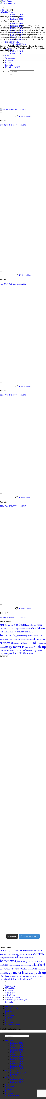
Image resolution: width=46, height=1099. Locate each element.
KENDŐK (14, 1075)
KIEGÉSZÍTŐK (12, 1009)
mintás (32, 643)
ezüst (28, 629)
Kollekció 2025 (16, 1045)
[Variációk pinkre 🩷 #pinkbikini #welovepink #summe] (23, 716)
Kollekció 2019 (16, 1059)
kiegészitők (4, 639)
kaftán (36, 636)
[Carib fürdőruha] (7, 2)
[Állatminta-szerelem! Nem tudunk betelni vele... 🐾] (23, 707)
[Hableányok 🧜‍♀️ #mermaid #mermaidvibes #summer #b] (23, 747)
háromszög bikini (25, 635)
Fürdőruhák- (10, 12)
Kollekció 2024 (16, 19)
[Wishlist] (1, 112)
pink (26, 647)
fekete (40, 628)
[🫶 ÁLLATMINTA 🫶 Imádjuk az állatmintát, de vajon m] (23, 911)
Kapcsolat (9, 65)
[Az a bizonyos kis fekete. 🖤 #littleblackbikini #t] (23, 663)
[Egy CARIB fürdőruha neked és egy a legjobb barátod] (23, 698)
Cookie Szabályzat (12, 997)
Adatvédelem (10, 995)
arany (3, 624)
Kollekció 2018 (16, 51)
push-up (40, 647)
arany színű (10, 625)
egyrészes (20, 628)
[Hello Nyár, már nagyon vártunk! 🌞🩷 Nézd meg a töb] (23, 866)
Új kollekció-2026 (12, 67)
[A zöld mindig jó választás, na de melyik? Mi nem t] (23, 729)
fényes (30, 632)
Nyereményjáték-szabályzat (16, 1000)
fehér (33, 628)
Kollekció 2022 (16, 23)
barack (28, 625)
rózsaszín (10, 651)
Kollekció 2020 (16, 1057)
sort (15, 650)
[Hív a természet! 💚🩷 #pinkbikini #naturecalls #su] (23, 686)
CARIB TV (10, 993)
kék (22, 642)
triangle (7, 653)
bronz (9, 629)
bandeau (19, 624)
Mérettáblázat (10, 988)
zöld (20, 653)
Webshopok (10, 986)
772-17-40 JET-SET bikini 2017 (13, 506)
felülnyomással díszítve (7, 632)
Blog (7, 56)
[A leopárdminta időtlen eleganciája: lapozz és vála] (23, 791)
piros (31, 647)
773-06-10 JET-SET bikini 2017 (13, 617)
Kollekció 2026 (16, 14)
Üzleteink (9, 60)
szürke (30, 650)
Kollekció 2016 (16, 1066)
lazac (25, 643)
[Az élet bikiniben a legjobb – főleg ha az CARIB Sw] (23, 675)
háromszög (8, 635)
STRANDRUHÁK (18, 44)
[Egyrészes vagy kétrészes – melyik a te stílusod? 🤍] (23, 761)
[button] (3, 12)
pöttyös (3, 650)
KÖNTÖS (9, 1011)
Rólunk (8, 63)
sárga (35, 650)
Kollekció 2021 (16, 1054)
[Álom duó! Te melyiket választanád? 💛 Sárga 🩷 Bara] (23, 835)
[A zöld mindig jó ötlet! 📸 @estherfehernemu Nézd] (23, 819)
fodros (18, 631)
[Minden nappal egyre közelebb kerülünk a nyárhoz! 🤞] (23, 882)
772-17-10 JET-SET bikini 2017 (13, 395)
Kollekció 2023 (16, 1050)
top (1, 653)
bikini (34, 625)
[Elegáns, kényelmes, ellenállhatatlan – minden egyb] (23, 850)
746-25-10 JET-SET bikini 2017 (13, 125)
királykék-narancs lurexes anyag (24, 639)
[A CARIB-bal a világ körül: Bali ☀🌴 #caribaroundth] (23, 739)
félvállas (24, 632)
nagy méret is (14, 647)
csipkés (13, 629)
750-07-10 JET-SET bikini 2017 (13, 284)
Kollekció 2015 (16, 1068)
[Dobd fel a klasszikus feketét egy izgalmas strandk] (23, 771)
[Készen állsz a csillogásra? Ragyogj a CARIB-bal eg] (23, 779)
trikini (14, 653)
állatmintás (28, 653)
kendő (40, 636)
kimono (11, 639)
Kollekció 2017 (16, 53)
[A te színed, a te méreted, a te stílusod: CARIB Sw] (23, 804)
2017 (2, 10)
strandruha (22, 650)
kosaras (15, 643)
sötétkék (40, 651)
